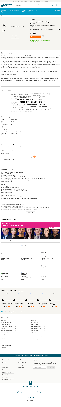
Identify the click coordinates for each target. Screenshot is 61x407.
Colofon (30, 391)
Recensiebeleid (5, 377)
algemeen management (6, 322)
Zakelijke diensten (22, 362)
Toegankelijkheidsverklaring (22, 392)
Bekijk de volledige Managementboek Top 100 (14, 312)
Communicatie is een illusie (27, 277)
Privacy (36, 391)
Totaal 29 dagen (14, 37)
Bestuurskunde (14, 133)
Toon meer (30, 212)
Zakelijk (19, 360)
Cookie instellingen (49, 391)
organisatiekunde (34, 322)
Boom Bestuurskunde (15, 126)
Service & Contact (34, 392)
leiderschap (3, 341)
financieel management (6, 330)
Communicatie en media (12, 15)
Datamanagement (5, 258)
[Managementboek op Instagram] (33, 397)
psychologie (33, 332)
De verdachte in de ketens (26, 258)
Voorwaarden (5, 367)
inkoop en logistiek (5, 332)
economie (3, 328)
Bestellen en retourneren (8, 369)
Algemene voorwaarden (22, 391)
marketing (3, 343)
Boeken (5, 15)
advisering (3, 320)
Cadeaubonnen (21, 367)
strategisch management (36, 336)
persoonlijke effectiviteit (35, 328)
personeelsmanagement (35, 326)
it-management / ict (5, 336)
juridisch (3, 339)
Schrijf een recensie (6, 150)
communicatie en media (6, 326)
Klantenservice (6, 360)
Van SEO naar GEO (5, 277)
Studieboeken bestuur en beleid (18, 134)
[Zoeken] (37, 5)
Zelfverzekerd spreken (46, 277)
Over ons (4, 362)
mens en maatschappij (6, 345)
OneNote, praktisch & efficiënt (47, 258)
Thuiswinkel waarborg (10, 391)
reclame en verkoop (34, 334)
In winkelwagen (35, 36)
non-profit (3, 347)
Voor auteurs (5, 374)
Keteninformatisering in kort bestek (24, 15)
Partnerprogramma (6, 379)
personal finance (34, 324)
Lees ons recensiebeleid (5, 153)
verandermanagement (35, 339)
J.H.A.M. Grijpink (33, 19)
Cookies (41, 391)
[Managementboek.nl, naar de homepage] (6, 6)
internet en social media (6, 334)
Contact (4, 365)
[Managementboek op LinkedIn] (27, 397)
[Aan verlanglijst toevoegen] (43, 37)
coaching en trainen (5, 324)
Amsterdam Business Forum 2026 (12, 225)
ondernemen (33, 320)
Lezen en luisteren (6, 372)
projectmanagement (34, 330)
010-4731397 (57, 10)
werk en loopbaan (34, 341)
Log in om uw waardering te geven (7, 159)
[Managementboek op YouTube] (30, 397)
